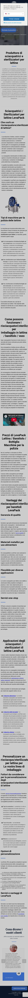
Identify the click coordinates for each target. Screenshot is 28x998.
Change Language (14, 19)
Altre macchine (8, 34)
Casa (2, 34)
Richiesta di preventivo (9, 30)
